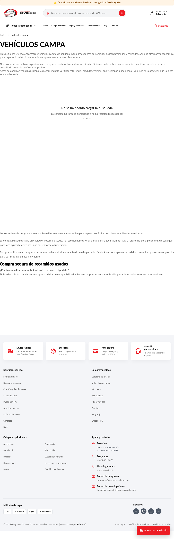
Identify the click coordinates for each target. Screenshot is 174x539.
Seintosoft (81, 524)
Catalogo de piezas (101, 376)
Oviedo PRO (97, 420)
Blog (105, 26)
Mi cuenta (96, 389)
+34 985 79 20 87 (105, 460)
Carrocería (50, 444)
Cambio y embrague (54, 469)
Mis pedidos (97, 395)
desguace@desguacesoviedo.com (113, 480)
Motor (6, 469)
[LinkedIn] (158, 511)
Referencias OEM (11, 414)
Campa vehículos (58, 26)
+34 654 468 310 (105, 470)
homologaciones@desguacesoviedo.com (116, 490)
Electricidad (50, 450)
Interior (7, 456)
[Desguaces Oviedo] (20, 13)
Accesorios (8, 444)
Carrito (95, 408)
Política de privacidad (139, 524)
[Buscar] (122, 13)
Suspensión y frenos (54, 456)
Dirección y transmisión (56, 463)
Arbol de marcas (11, 408)
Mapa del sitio (10, 395)
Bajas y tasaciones (76, 26)
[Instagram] (143, 511)
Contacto (114, 26)
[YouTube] (151, 511)
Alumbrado (8, 450)
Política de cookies (162, 524)
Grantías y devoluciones (14, 389)
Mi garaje (96, 414)
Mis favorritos (98, 401)
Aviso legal (120, 524)
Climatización (9, 463)
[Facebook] (136, 511)
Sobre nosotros (94, 26)
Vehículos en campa (101, 383)
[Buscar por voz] (48, 13)
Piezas (45, 26)
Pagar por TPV (10, 401)
